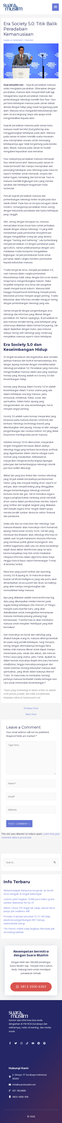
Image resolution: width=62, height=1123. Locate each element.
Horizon (29, 40)
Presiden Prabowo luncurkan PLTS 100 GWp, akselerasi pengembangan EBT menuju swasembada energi (27, 920)
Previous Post (31, 708)
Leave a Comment (13, 40)
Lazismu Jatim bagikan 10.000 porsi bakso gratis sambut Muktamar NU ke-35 (28, 900)
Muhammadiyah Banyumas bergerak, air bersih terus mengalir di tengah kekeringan (28, 892)
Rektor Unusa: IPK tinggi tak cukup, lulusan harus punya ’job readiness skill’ (29, 909)
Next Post (31, 714)
